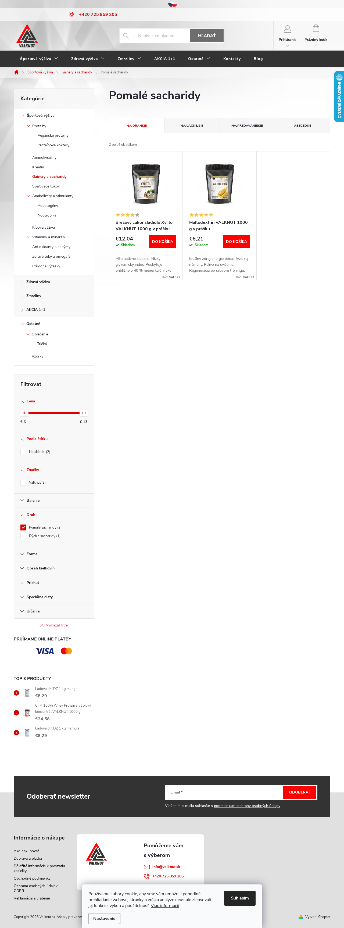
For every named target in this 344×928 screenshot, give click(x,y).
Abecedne (302, 125)
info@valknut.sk (166, 866)
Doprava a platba (28, 858)
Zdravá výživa (38, 281)
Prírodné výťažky (46, 266)
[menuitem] (39, 59)
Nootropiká (47, 215)
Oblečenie (40, 334)
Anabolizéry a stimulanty (52, 196)
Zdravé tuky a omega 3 (51, 256)
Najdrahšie (137, 125)
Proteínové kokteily (53, 145)
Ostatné (33, 323)
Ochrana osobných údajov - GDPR (37, 888)
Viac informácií (165, 906)
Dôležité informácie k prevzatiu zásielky (39, 868)
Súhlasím (240, 898)
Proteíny (39, 126)
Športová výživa (41, 115)
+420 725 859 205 (168, 876)
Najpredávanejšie (247, 125)
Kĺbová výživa (43, 227)
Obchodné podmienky (32, 878)
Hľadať (207, 36)
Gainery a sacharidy (49, 176)
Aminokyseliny (44, 157)
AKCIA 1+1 (35, 309)
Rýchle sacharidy (44, 536)
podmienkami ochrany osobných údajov (247, 805)
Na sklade (39, 451)
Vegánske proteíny (53, 135)
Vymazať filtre (57, 625)
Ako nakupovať (26, 850)
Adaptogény (48, 205)
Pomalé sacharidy (44, 527)
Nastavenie (104, 919)
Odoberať (299, 792)
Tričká (42, 343)
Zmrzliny (33, 295)
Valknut (37, 482)
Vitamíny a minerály (48, 237)
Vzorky (37, 356)
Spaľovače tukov (46, 186)
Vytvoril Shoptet (317, 917)
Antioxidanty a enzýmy (51, 246)
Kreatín (38, 167)
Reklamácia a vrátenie (32, 898)
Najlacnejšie (192, 125)
